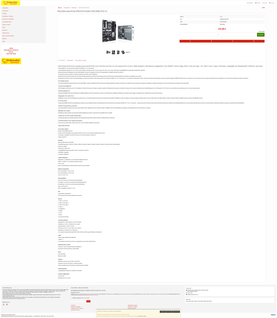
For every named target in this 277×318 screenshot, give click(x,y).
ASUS (221, 16)
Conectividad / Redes (6, 21)
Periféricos (4, 30)
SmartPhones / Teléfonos (7, 16)
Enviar (88, 301)
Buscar (265, 2)
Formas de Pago (132, 308)
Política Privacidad (75, 306)
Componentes (5, 10)
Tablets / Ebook (5, 33)
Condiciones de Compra (77, 308)
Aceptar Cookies (175, 311)
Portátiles (4, 13)
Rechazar (169, 311)
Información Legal (132, 305)
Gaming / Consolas (6, 24)
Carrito (272, 2)
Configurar (163, 311)
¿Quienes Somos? (75, 309)
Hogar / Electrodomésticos (8, 35)
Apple (3, 41)
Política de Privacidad (85, 297)
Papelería (4, 38)
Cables (3, 27)
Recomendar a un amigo (80, 60)
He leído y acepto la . (81, 297)
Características (62, 60)
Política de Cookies (142, 316)
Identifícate (250, 2)
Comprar (260, 34)
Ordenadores (5, 7)
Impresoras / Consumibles (8, 19)
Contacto (258, 2)
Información (70, 60)
